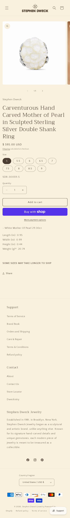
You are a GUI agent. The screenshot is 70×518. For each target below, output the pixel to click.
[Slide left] (27, 91)
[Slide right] (42, 91)
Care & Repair (14, 339)
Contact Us (13, 384)
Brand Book (13, 324)
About (10, 376)
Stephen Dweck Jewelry (33, 507)
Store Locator (14, 391)
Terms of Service (16, 316)
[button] (7, 8)
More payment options (35, 220)
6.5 (41, 161)
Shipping (6, 149)
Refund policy (14, 354)
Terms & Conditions (18, 347)
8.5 (30, 168)
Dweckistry (13, 399)
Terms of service (39, 511)
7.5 (7, 168)
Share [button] (9, 273)
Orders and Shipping (18, 331)
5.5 (18, 161)
